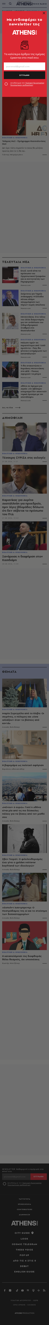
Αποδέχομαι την (27, 84)
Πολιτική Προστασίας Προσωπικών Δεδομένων (27, 84)
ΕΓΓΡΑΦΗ (24, 75)
